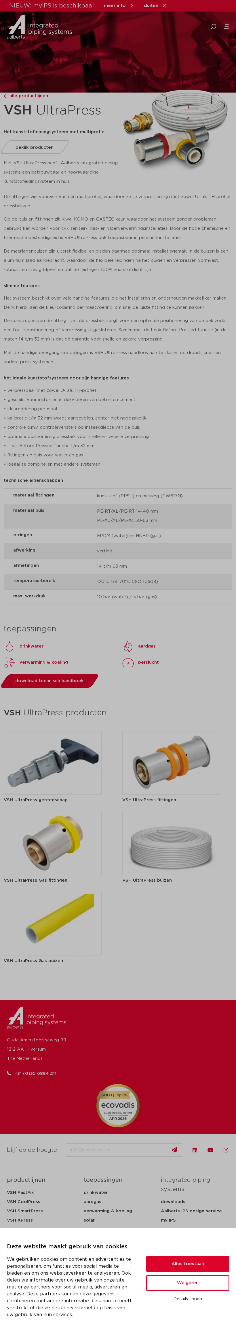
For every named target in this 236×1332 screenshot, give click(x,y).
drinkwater (96, 1192)
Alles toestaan (188, 1264)
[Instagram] (226, 1150)
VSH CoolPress (23, 1202)
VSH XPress (20, 1220)
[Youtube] (210, 1150)
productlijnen (26, 1180)
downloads (173, 1202)
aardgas (92, 1202)
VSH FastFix (20, 1192)
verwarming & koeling (108, 1211)
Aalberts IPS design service (191, 1211)
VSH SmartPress (25, 1211)
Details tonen (187, 1299)
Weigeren (188, 1283)
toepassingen (103, 1180)
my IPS (168, 1220)
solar (89, 1220)
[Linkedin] (195, 1150)
